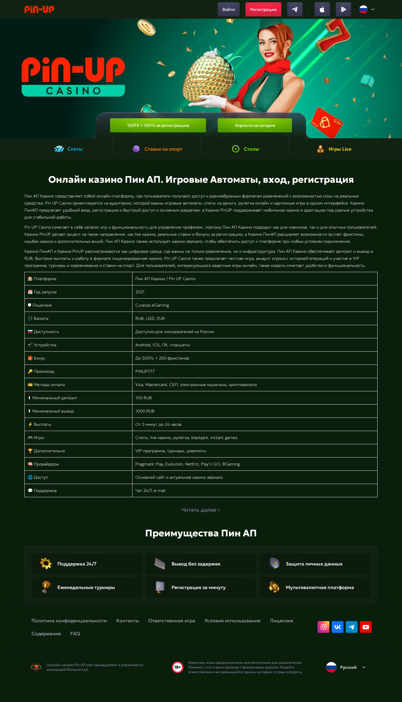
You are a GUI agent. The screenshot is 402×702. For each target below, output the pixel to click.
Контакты (127, 620)
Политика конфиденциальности (69, 620)
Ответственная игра (171, 620)
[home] (39, 9)
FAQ (75, 633)
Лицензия (281, 620)
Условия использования (232, 620)
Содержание (46, 633)
